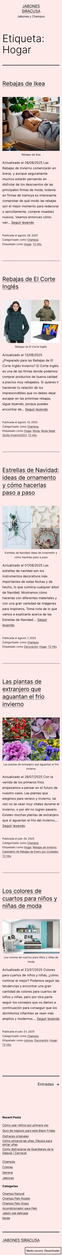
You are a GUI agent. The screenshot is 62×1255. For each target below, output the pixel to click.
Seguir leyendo (22, 222)
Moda (36, 430)
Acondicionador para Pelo (19, 1208)
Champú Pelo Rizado (16, 1198)
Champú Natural (13, 1193)
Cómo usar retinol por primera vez (25, 1125)
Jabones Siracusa (21, 1240)
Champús (33, 239)
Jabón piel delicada (15, 1213)
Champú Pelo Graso (15, 1203)
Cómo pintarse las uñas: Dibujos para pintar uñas (27, 1142)
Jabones (8, 1178)
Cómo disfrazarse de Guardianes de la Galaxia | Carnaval (27, 1151)
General (7, 1172)
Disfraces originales (15, 1136)
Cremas (7, 1167)
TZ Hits (37, 244)
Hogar (27, 244)
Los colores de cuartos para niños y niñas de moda (29, 898)
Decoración (31, 646)
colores (28, 1040)
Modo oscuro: (35, 1250)
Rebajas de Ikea (23, 83)
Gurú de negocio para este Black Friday (28, 1130)
